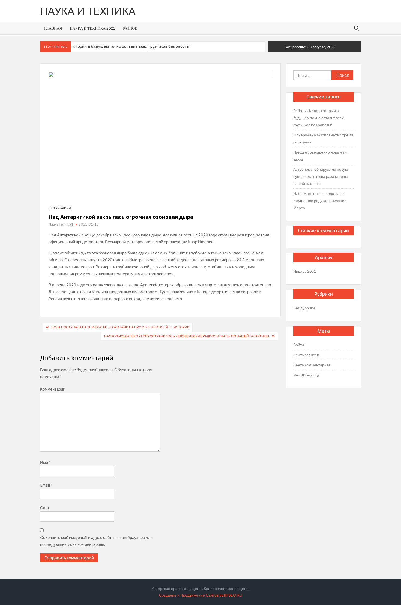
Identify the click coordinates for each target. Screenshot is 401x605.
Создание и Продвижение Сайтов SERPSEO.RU (200, 595)
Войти (298, 344)
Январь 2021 (304, 271)
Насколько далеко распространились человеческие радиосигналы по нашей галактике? (186, 336)
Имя (45, 462)
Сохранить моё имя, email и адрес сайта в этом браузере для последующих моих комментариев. (96, 541)
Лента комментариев (312, 365)
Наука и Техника (88, 11)
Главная (53, 28)
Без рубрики (60, 208)
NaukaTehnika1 (61, 224)
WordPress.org (306, 375)
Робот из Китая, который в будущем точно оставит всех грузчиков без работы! (115, 46)
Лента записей (306, 354)
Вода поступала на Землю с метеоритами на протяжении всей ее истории (121, 327)
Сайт (44, 507)
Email (46, 485)
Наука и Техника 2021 (92, 28)
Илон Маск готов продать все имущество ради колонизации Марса (319, 200)
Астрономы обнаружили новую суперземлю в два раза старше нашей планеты (320, 176)
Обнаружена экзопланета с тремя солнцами (323, 138)
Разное (130, 28)
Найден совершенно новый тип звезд (321, 155)
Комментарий (52, 389)
